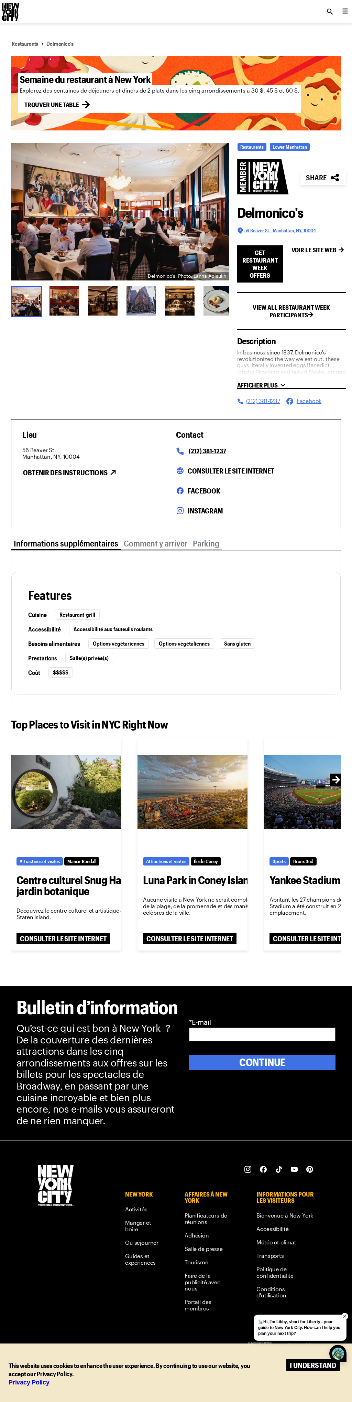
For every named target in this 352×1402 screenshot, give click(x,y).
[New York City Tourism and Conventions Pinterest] (310, 1169)
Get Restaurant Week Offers (260, 264)
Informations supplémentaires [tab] (66, 543)
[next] (336, 780)
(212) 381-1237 (207, 451)
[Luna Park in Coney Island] (193, 792)
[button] (120, 211)
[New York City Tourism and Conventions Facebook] (263, 1169)
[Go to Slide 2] (64, 301)
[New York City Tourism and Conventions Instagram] (248, 1169)
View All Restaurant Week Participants (291, 311)
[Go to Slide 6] (218, 301)
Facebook (204, 491)
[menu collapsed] (345, 12)
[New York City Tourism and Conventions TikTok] (279, 1169)
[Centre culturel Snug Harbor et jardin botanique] (66, 792)
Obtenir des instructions (65, 472)
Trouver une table (51, 104)
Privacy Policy (29, 1382)
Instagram (205, 511)
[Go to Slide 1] (26, 301)
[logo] (10, 9)
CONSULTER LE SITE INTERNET (63, 938)
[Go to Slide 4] (141, 301)
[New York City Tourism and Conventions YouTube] (294, 1169)
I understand (313, 1365)
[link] (142, 1210)
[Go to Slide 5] (180, 301)
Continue (262, 1062)
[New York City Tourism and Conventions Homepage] (56, 1186)
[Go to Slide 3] (103, 301)
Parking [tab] (206, 543)
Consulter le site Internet (231, 471)
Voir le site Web (314, 250)
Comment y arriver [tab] (155, 543)
